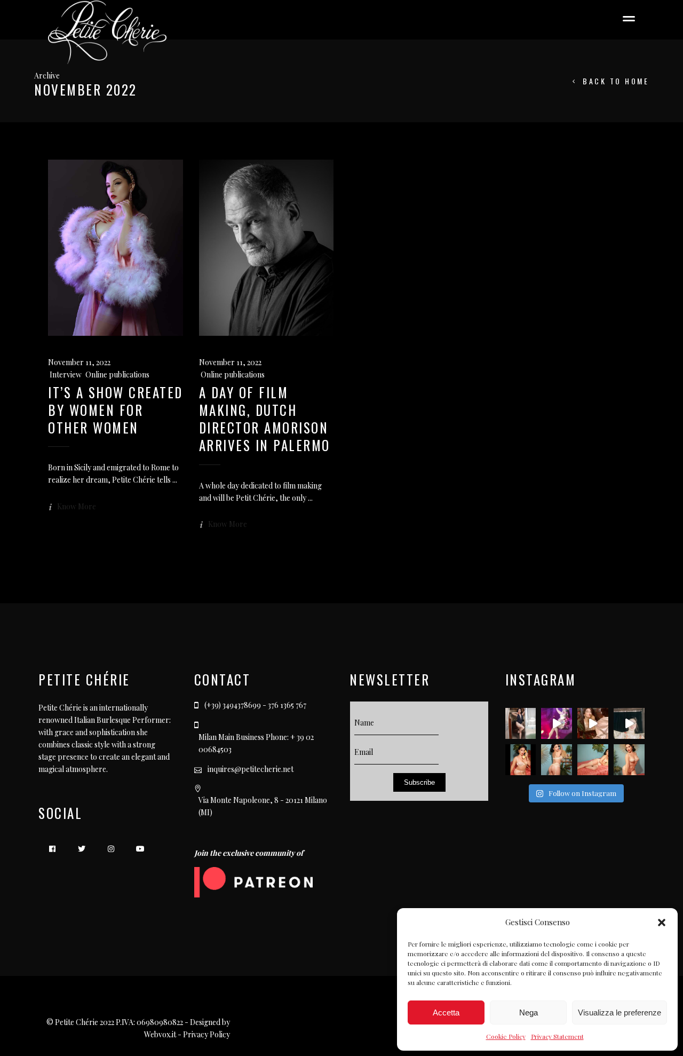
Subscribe (419, 782)
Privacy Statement (557, 1036)
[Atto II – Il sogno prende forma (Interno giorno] (592, 759)
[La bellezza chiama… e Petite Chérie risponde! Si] (520, 759)
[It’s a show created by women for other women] (115, 248)
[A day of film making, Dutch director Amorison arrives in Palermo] (266, 248)
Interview (65, 374)
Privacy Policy (206, 1034)
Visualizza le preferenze (619, 1012)
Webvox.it (160, 1034)
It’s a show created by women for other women (115, 410)
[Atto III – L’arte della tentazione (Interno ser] (556, 759)
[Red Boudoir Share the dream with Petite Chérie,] (592, 723)
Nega (528, 1012)
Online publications (117, 374)
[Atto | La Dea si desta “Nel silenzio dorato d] (629, 759)
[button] (661, 922)
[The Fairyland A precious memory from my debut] (556, 723)
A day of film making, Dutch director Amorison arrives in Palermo (264, 418)
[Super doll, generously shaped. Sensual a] (520, 723)
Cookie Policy (506, 1036)
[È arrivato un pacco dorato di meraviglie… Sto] (629, 723)
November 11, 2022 (79, 362)
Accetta (446, 1012)
